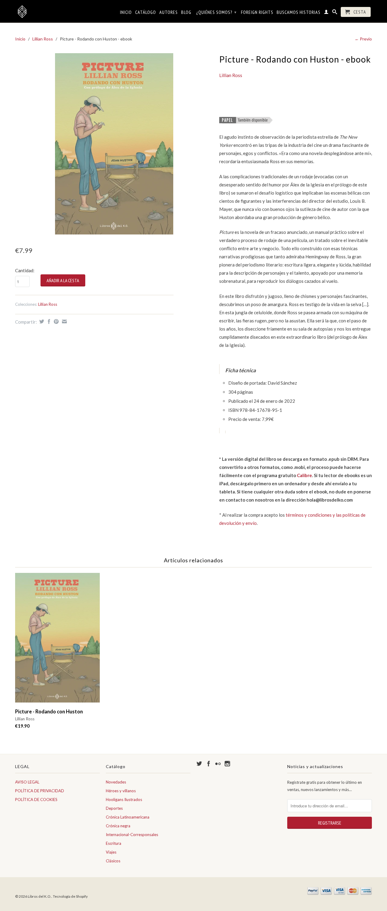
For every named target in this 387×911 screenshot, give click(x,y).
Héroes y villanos (121, 790)
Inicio (126, 12)
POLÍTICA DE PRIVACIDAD (39, 790)
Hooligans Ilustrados (124, 799)
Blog (186, 12)
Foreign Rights (257, 12)
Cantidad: (24, 270)
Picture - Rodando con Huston (49, 712)
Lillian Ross (42, 38)
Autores (168, 12)
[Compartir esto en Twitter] (41, 321)
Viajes (111, 852)
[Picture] (246, 121)
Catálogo (145, 12)
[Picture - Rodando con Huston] (57, 641)
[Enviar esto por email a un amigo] (63, 321)
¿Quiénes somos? (216, 12)
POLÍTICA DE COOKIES (36, 799)
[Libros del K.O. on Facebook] (208, 763)
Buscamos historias (298, 12)
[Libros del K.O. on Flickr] (218, 763)
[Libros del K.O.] (57, 11)
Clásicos (113, 860)
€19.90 (22, 725)
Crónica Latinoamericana (127, 817)
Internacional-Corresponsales (132, 834)
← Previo (363, 38)
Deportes (114, 808)
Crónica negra (118, 825)
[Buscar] (334, 13)
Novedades (116, 782)
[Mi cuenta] (326, 13)
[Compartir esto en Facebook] (48, 321)
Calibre (304, 475)
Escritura (113, 843)
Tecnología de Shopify (70, 896)
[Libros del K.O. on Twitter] (199, 763)
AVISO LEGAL (27, 782)
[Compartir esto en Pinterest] (55, 321)
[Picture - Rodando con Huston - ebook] (114, 143)
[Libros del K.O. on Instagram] (227, 763)
